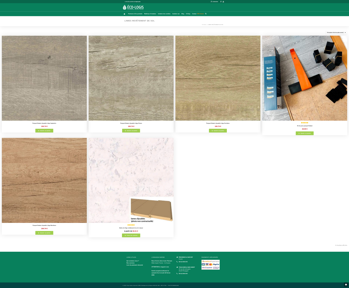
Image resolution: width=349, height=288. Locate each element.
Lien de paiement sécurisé (135, 265)
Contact (194, 13)
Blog (182, 13)
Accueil (204, 24)
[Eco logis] (133, 7)
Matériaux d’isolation (150, 13)
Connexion (215, 1)
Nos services (131, 263)
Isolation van (176, 13)
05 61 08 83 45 (183, 261)
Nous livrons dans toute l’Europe (162, 261)
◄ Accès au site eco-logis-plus (133, 1)
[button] (44, 130)
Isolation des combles (164, 13)
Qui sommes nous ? (133, 261)
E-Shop (188, 13)
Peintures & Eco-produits (135, 13)
